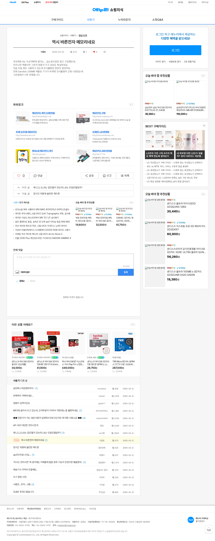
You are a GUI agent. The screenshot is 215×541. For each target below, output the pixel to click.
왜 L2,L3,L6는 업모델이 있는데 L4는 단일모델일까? (57, 187)
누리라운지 (124, 19)
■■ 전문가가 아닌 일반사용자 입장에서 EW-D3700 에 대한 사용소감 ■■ (49, 418)
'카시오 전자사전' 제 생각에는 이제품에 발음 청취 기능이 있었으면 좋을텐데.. (49, 462)
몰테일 (180, 2)
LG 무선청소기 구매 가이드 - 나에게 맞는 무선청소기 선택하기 (175, 162)
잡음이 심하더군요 (21, 403)
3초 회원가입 (189, 61)
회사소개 (10, 509)
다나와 (170, 2)
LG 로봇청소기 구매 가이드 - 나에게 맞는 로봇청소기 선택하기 (175, 170)
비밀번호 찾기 (175, 61)
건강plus (25, 2)
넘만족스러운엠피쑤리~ (25, 388)
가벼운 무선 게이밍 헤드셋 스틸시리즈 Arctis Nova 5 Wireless (38, 234)
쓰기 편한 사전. (20, 477)
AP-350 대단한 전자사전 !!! (25, 425)
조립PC (51, 2)
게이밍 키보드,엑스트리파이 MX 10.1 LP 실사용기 (37, 217)
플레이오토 (192, 2)
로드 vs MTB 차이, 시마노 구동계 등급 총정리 (167, 166)
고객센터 (57, 509)
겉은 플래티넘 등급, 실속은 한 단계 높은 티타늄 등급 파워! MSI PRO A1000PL (42, 222)
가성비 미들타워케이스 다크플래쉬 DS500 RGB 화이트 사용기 (42, 230)
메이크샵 (205, 2)
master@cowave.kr (67, 525)
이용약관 (20, 509)
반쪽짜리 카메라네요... (23, 395)
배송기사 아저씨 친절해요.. (25, 469)
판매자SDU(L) (80, 509)
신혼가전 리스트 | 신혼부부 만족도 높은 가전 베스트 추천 (172, 177)
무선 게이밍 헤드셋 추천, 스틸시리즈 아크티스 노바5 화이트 (41, 226)
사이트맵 (92, 509)
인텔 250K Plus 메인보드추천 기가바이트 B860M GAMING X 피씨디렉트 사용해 (43, 238)
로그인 (176, 50)
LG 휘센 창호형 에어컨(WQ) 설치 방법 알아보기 (168, 181)
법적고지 (47, 509)
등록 (126, 272)
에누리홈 (13, 2)
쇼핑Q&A (157, 19)
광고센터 (67, 509)
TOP (209, 529)
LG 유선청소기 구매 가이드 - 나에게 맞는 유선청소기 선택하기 (175, 174)
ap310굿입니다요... (23, 454)
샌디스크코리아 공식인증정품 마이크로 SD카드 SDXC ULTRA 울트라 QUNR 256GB (186, 250)
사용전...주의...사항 (23, 484)
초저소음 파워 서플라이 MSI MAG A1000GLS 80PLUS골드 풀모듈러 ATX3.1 (42, 209)
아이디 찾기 (161, 61)
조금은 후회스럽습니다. (23, 491)
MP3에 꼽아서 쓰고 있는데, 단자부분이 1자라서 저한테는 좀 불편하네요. (47, 410)
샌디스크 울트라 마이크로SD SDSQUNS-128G (181, 205)
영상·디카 (83, 35)
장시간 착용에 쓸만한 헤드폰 (46, 193)
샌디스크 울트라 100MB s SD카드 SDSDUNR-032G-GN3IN (184, 273)
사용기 (91, 19)
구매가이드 (57, 19)
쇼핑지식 (37, 2)
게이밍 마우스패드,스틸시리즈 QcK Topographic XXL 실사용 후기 (42, 214)
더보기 (204, 125)
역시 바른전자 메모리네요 (34, 440)
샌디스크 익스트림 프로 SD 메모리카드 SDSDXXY (186, 228)
